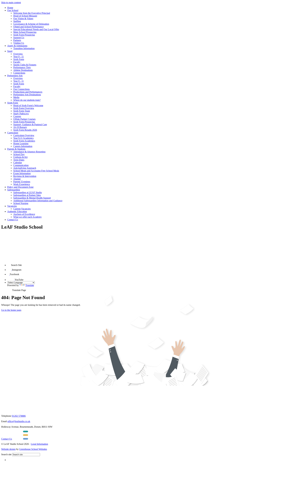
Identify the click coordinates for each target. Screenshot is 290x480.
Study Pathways (21, 113)
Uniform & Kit (20, 157)
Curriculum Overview (23, 135)
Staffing (17, 21)
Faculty (16, 62)
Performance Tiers (22, 67)
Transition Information (24, 48)
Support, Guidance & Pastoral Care (30, 124)
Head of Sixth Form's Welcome (28, 105)
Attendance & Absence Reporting (29, 151)
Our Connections (21, 89)
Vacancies (12, 206)
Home (10, 7)
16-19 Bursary (20, 127)
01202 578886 (19, 416)
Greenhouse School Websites (33, 449)
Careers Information (22, 146)
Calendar (17, 162)
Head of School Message (25, 15)
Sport (9, 51)
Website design (8, 449)
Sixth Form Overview (23, 108)
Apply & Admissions (17, 45)
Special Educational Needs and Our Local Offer (36, 29)
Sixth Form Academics (24, 141)
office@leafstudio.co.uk (18, 421)
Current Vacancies (22, 208)
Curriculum (12, 132)
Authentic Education (17, 211)
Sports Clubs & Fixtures (24, 64)
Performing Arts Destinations (27, 94)
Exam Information (22, 173)
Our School (12, 10)
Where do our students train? (27, 100)
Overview (18, 54)
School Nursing (20, 203)
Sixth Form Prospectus (24, 35)
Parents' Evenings (21, 181)
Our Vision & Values (23, 18)
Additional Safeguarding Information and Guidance (37, 200)
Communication (21, 165)
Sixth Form (18, 59)
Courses (17, 116)
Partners (17, 40)
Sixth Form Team (21, 111)
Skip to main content (11, 2)
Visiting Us (18, 43)
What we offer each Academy (27, 217)
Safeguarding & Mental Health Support (32, 198)
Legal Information (39, 444)
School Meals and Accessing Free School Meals (36, 170)
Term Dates (18, 160)
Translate (29, 285)
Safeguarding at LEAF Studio (27, 192)
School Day (19, 154)
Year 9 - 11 (18, 56)
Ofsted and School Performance (28, 26)
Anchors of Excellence (24, 214)
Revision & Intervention (24, 176)
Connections (19, 73)
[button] (9, 264)
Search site (6, 454)
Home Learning (20, 143)
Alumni (17, 179)
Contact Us (12, 219)
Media (16, 97)
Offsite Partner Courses (24, 119)
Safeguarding (13, 189)
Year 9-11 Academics (23, 138)
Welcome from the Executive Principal (31, 13)
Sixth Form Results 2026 (25, 130)
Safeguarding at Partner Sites (27, 195)
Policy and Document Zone (20, 187)
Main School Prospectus (24, 32)
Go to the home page (11, 310)
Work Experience (21, 184)
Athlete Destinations (23, 70)
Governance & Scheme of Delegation (31, 24)
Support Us (18, 37)
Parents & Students (16, 149)
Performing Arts (15, 75)
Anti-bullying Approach (24, 168)
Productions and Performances (27, 92)
